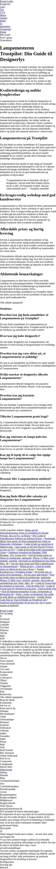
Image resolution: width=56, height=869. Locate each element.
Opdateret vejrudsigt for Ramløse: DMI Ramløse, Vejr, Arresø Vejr (23, 554)
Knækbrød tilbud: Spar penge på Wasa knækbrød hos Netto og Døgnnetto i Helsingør (27, 541)
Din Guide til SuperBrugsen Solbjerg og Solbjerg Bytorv (22, 537)
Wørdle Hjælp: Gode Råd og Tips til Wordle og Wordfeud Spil (26, 598)
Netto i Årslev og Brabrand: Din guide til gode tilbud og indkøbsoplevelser (27, 595)
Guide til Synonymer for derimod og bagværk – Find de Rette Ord (28, 584)
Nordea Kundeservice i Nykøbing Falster (22, 570)
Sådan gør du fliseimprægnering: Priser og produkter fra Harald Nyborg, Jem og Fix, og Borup (24, 533)
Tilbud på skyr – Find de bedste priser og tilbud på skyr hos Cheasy (25, 568)
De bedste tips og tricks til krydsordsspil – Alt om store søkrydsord (26, 573)
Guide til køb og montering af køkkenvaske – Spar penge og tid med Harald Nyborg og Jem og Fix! (26, 547)
